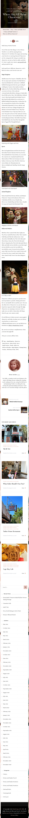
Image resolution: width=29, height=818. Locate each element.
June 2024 (5, 658)
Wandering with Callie (18, 809)
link (24, 307)
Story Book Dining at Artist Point (12, 611)
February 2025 (6, 643)
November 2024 (7, 651)
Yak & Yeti (6, 449)
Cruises (5, 774)
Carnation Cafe (7, 603)
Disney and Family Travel (14, 10)
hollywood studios (6, 347)
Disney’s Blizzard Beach (9, 614)
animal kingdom (10, 341)
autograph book (22, 62)
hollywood (16, 345)
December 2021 (7, 719)
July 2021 (5, 738)
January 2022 (6, 715)
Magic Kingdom (15, 347)
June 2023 (5, 681)
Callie (17, 41)
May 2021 (5, 745)
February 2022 (6, 711)
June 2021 (5, 742)
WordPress (23, 813)
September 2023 (7, 669)
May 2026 (5, 624)
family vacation (5, 345)
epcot (18, 343)
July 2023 (5, 677)
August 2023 (6, 673)
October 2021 (6, 726)
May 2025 (5, 635)
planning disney (22, 347)
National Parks (7, 789)
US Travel (5, 797)
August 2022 (6, 692)
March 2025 (6, 639)
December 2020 (7, 760)
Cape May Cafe (8, 569)
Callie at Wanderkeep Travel (15, 325)
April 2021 (5, 749)
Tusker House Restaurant (11, 531)
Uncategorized (7, 793)
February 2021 (6, 757)
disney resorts (5, 343)
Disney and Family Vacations (14, 8)
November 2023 (7, 666)
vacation (4, 349)
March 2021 (6, 753)
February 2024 (7, 662)
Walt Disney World (11, 349)
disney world (13, 343)
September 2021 (7, 730)
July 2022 (5, 696)
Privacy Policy (14, 815)
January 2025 (6, 647)
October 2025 (6, 628)
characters (17, 341)
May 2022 (5, 704)
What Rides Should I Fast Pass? (13, 484)
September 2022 (7, 688)
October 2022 (6, 685)
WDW (17, 349)
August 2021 (6, 734)
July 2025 (5, 632)
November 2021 (7, 723)
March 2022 (6, 707)
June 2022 (5, 700)
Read (23, 453)
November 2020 (7, 764)
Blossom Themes (8, 813)
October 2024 (6, 654)
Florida (11, 345)
